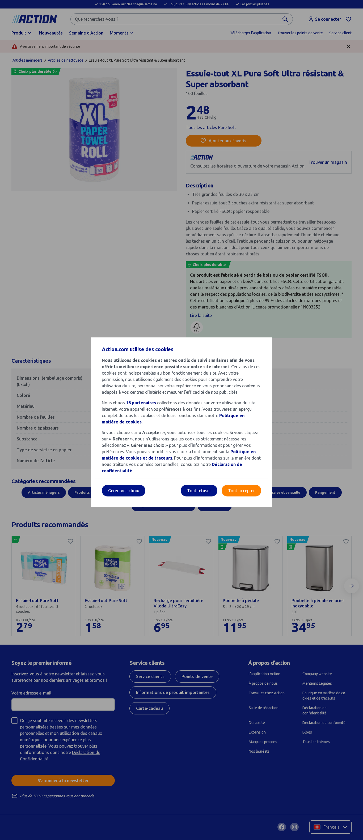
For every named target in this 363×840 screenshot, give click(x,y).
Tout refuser (199, 490)
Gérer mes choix (123, 490)
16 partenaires (141, 402)
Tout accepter (241, 490)
